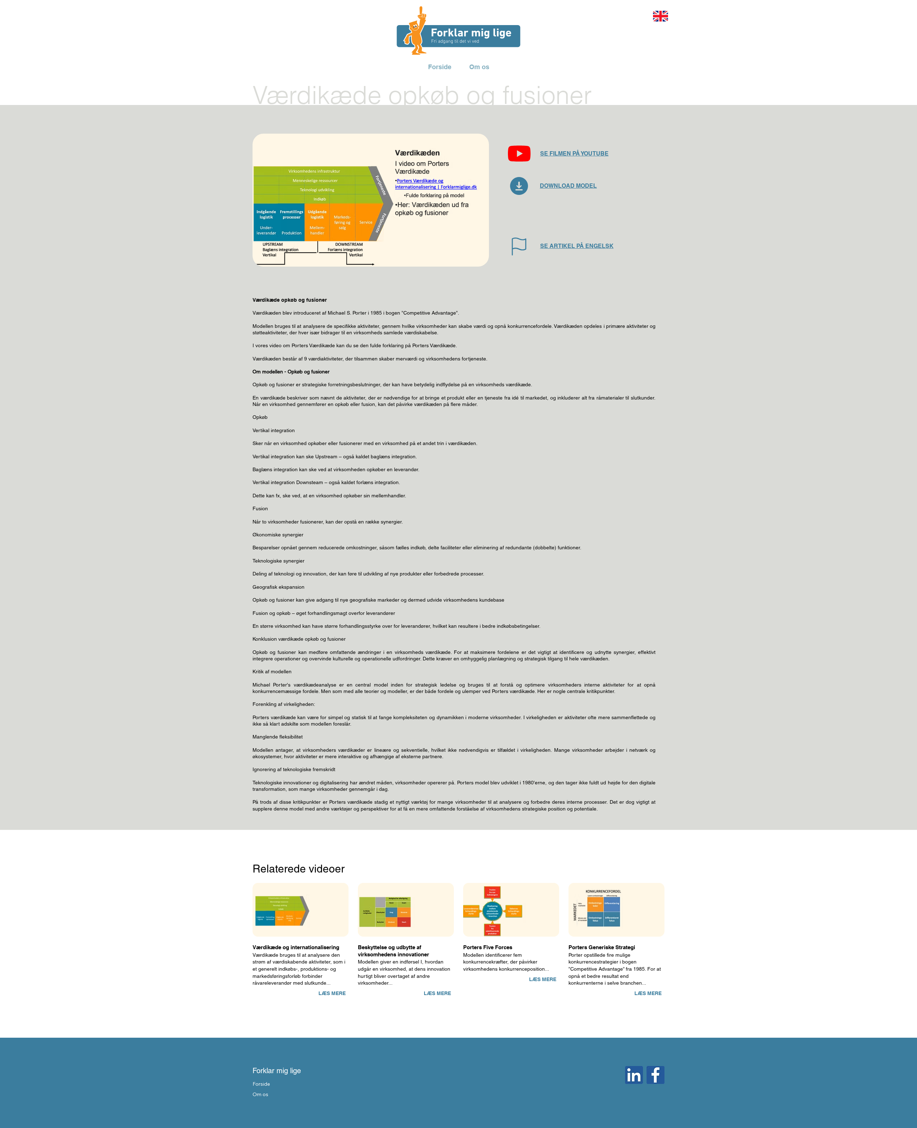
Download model (568, 185)
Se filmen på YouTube (574, 153)
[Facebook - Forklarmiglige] (655, 1075)
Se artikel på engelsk (577, 246)
